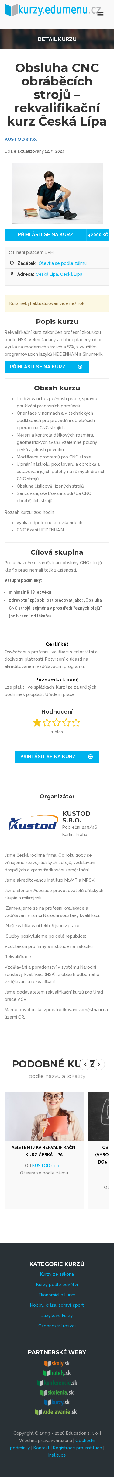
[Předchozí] (85, 1064)
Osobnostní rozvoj (57, 1325)
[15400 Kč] (44, 1116)
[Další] (99, 1064)
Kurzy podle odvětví (57, 1284)
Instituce (57, 1455)
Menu (75, 14)
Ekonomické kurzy (57, 1294)
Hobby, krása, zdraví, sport (57, 1305)
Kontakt (41, 1447)
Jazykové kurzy (57, 1315)
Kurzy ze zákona (57, 1274)
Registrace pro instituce (77, 1447)
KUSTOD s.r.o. (21, 139)
